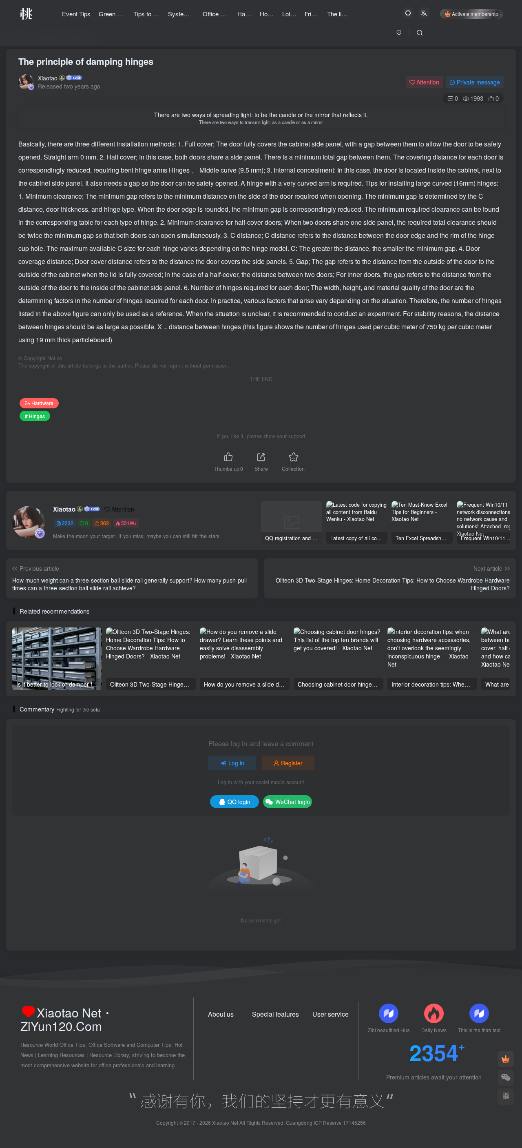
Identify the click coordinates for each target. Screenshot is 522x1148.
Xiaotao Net (225, 1122)
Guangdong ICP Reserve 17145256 (326, 1122)
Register (292, 763)
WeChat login (292, 802)
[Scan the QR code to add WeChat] (506, 1078)
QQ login (239, 802)
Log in (236, 763)
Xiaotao (48, 78)
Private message (478, 82)
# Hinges (35, 415)
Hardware (42, 402)
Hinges (180, 170)
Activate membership (475, 13)
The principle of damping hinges (85, 61)
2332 (67, 522)
